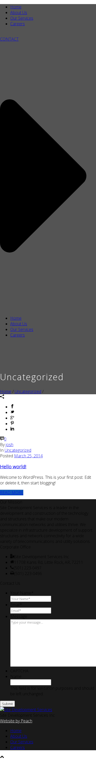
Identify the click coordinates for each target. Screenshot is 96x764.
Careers (17, 24)
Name (16, 676)
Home (16, 7)
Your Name (22, 593)
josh (9, 444)
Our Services (21, 18)
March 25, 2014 (28, 456)
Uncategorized (28, 391)
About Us (18, 12)
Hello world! (13, 466)
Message (18, 616)
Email (16, 604)
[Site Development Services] (26, 709)
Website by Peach (16, 721)
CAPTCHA (19, 671)
